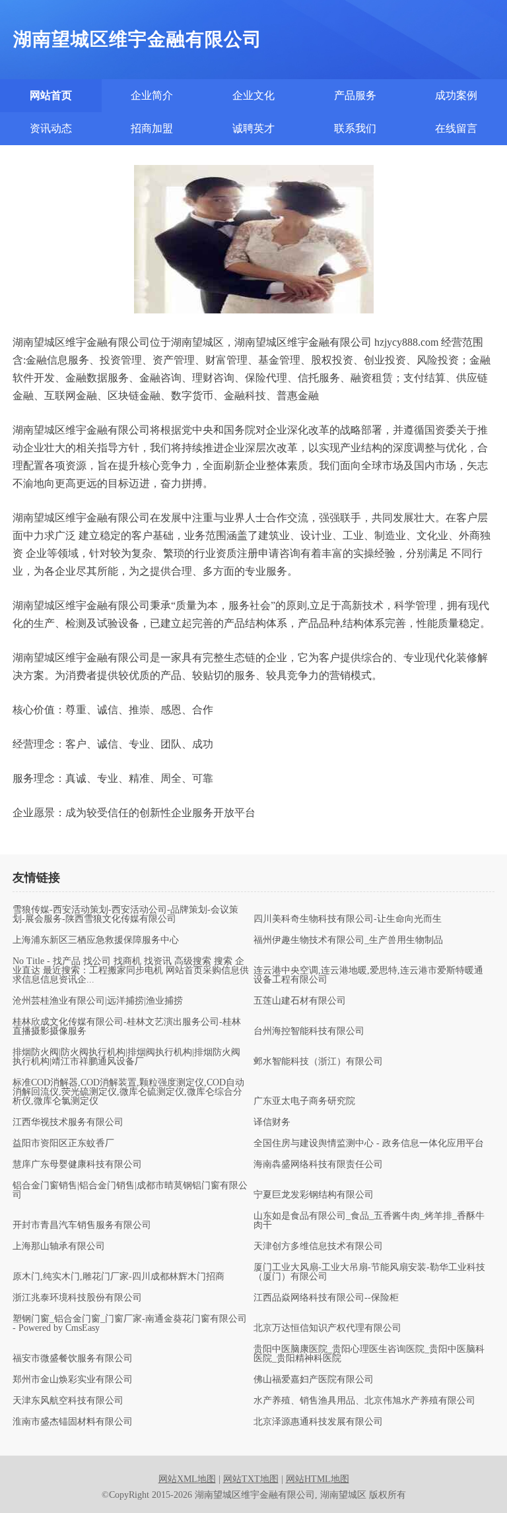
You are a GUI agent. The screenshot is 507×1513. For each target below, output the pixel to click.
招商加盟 (152, 128)
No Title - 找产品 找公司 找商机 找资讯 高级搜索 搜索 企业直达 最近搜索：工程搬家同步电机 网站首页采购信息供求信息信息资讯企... (131, 970)
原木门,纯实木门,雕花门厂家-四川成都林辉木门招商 (118, 1276)
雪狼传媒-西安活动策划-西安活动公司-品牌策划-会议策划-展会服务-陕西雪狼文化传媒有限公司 (125, 914)
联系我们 (355, 128)
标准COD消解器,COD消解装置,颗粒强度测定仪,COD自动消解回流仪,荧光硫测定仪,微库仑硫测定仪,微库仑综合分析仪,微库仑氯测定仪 (128, 1092)
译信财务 (272, 1122)
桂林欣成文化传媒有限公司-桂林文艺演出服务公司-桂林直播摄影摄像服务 (127, 1026)
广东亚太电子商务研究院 (304, 1101)
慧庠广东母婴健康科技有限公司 (77, 1164)
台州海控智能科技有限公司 (309, 1031)
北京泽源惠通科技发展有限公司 (318, 1422)
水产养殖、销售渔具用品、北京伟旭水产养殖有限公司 (364, 1400)
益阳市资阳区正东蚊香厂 (63, 1143)
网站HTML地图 (317, 1479)
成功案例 (456, 95)
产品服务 (355, 95)
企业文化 (253, 95)
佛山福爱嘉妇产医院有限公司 (314, 1379)
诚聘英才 (253, 128)
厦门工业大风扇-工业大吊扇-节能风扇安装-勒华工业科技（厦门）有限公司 (369, 1272)
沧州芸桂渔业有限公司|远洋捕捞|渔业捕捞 (98, 1001)
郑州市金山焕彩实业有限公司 (73, 1379)
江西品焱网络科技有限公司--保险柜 (326, 1298)
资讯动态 (51, 128)
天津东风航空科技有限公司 (68, 1400)
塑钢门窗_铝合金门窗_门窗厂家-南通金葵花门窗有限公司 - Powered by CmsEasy (130, 1323)
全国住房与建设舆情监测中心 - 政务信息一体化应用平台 (369, 1143)
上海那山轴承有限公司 (59, 1246)
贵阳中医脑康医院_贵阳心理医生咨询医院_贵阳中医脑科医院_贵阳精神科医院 (369, 1354)
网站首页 (51, 95)
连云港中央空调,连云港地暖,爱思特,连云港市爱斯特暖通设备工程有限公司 (368, 975)
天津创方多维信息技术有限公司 (318, 1246)
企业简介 (152, 95)
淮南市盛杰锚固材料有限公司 (73, 1422)
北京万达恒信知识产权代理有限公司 (327, 1328)
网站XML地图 (187, 1479)
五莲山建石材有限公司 (300, 1001)
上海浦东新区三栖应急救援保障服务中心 (96, 940)
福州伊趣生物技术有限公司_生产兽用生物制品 (348, 940)
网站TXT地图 (251, 1479)
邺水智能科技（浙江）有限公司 (318, 1061)
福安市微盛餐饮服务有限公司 (73, 1358)
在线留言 (456, 128)
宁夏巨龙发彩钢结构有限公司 (314, 1195)
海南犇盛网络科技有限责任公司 (318, 1164)
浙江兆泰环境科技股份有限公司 (77, 1298)
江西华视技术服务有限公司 (68, 1122)
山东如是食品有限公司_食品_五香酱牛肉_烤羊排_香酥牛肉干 (369, 1220)
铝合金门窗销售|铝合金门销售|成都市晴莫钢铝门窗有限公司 (130, 1190)
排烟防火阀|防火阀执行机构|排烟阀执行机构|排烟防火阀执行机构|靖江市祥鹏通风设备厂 (126, 1057)
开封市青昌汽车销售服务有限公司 (82, 1225)
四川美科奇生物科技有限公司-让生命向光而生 (348, 919)
